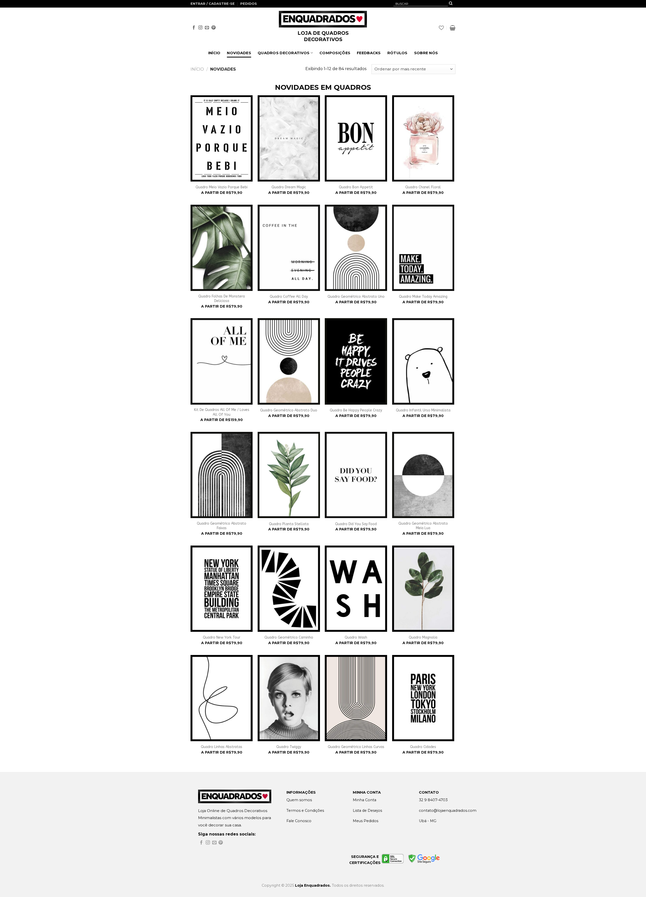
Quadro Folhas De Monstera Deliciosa (221, 298)
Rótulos (397, 53)
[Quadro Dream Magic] (289, 138)
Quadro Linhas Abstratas (221, 747)
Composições (334, 53)
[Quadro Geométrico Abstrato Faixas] (222, 475)
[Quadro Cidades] (423, 698)
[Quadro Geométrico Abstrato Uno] (356, 248)
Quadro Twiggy (288, 747)
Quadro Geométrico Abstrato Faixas (221, 525)
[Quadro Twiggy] (289, 698)
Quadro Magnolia (423, 637)
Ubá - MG (427, 821)
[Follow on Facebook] (194, 27)
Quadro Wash (356, 637)
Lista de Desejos (367, 810)
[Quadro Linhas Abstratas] (222, 698)
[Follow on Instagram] (200, 27)
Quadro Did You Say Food (356, 524)
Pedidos (248, 4)
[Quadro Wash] (356, 589)
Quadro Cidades (423, 747)
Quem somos (299, 800)
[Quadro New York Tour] (222, 589)
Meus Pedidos (365, 821)
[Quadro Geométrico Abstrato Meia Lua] (423, 475)
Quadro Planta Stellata (289, 524)
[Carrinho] (452, 27)
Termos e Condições (305, 810)
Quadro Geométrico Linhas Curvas (356, 747)
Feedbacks (369, 53)
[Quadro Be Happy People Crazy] (356, 361)
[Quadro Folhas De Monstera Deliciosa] (222, 248)
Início (214, 53)
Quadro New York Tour (221, 637)
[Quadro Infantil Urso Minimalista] (423, 361)
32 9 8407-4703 (433, 800)
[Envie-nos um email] (207, 27)
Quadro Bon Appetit (356, 187)
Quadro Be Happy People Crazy (356, 410)
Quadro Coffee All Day (289, 296)
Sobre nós (426, 53)
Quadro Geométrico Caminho (288, 637)
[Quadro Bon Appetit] (356, 138)
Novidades (239, 53)
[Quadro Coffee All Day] (289, 248)
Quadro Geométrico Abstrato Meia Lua (423, 525)
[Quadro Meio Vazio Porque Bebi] (222, 138)
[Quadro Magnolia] (423, 589)
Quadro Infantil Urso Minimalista (423, 410)
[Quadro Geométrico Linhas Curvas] (356, 698)
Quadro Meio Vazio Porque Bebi (222, 187)
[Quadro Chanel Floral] (423, 138)
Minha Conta (364, 800)
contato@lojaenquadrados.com (447, 810)
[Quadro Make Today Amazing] (423, 248)
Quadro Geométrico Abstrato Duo (288, 410)
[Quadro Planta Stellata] (289, 475)
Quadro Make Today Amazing (423, 296)
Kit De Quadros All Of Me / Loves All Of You (221, 412)
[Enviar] (450, 4)
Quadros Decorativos (283, 53)
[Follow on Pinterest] (213, 27)
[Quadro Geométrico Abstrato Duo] (289, 361)
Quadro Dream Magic (289, 187)
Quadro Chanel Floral (423, 187)
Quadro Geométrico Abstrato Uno (356, 296)
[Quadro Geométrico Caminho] (289, 589)
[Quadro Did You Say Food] (356, 475)
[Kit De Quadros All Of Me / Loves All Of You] (222, 361)
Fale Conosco (298, 821)
